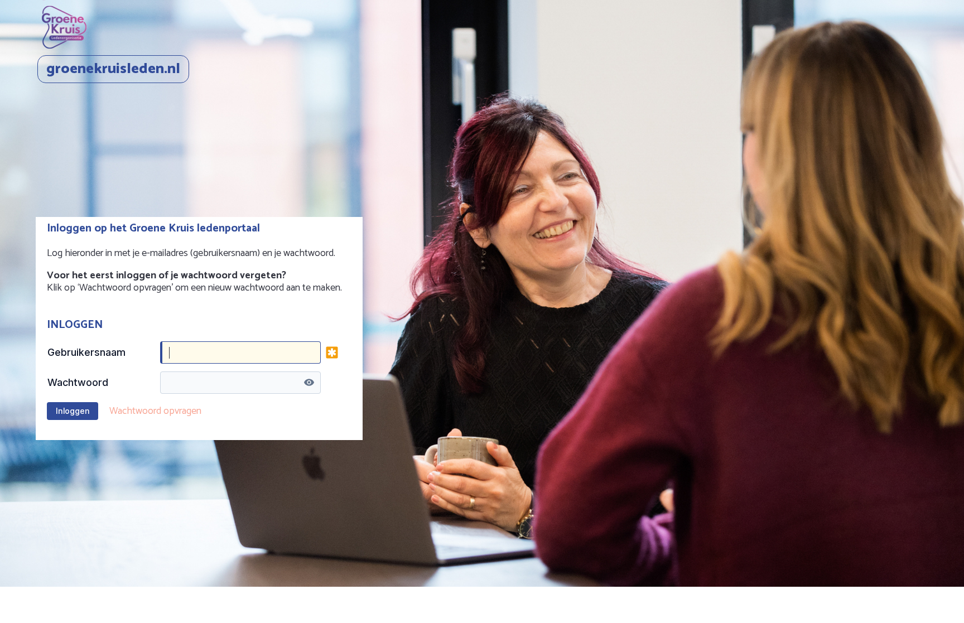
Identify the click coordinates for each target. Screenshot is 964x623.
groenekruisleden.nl (113, 69)
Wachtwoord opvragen (155, 411)
